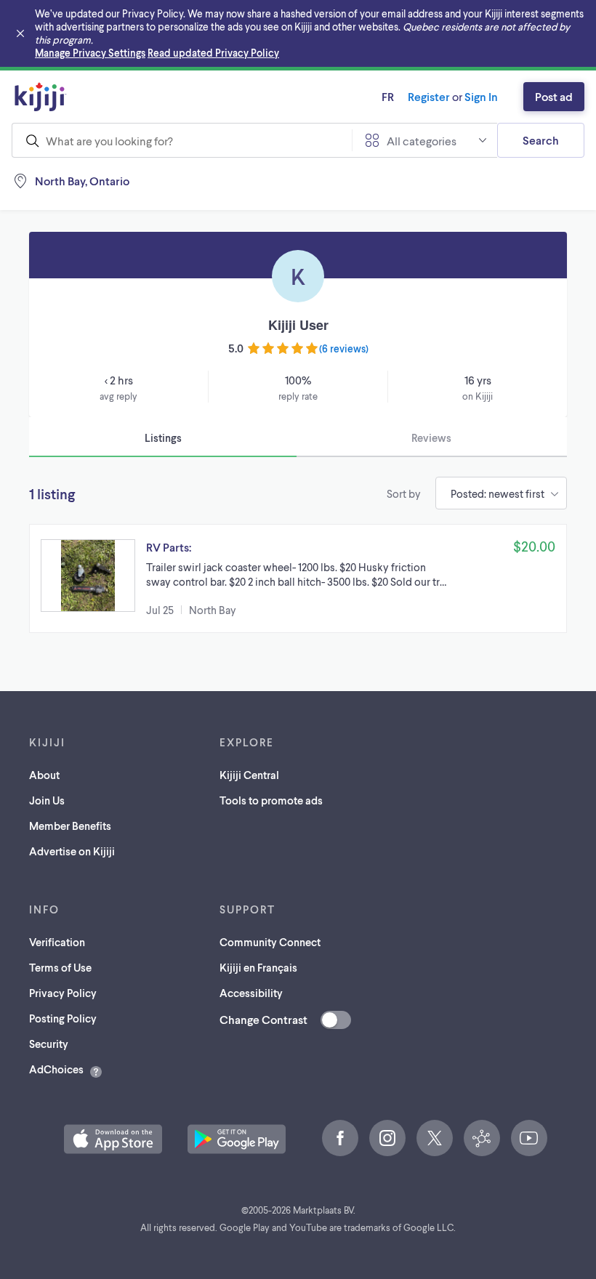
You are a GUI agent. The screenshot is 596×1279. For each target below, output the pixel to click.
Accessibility (251, 992)
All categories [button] (421, 141)
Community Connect (270, 941)
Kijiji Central (249, 774)
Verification (57, 941)
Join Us (47, 800)
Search (541, 140)
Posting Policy (63, 1018)
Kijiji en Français (258, 967)
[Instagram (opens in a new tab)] (387, 1138)
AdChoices (56, 1069)
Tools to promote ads (271, 800)
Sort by (404, 493)
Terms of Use (60, 967)
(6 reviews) (344, 348)
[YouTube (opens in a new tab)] (529, 1138)
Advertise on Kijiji (72, 851)
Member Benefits (70, 825)
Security (48, 1043)
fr (388, 96)
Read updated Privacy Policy (213, 53)
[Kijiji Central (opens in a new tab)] (482, 1138)
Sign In (481, 96)
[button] (298, 578)
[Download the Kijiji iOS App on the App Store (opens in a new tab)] (113, 1139)
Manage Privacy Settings (90, 53)
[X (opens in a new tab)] (434, 1138)
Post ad (554, 96)
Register (429, 96)
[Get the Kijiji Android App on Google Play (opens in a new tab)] (237, 1139)
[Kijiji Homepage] (41, 96)
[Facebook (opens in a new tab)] (340, 1138)
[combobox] (182, 140)
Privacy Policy (63, 992)
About (44, 774)
